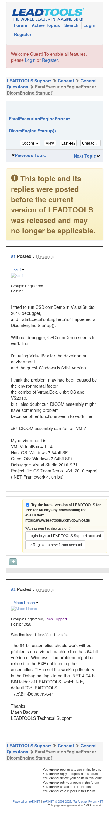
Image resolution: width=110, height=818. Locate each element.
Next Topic (85, 156)
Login (89, 25)
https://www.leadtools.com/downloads (57, 520)
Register (22, 34)
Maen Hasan (24, 602)
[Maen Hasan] (24, 607)
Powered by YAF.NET (26, 801)
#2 (13, 589)
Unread (88, 142)
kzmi (17, 269)
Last (65, 142)
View (50, 142)
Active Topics (46, 25)
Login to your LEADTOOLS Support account (65, 536)
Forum (21, 25)
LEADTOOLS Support (29, 81)
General (66, 81)
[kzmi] (17, 274)
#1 (13, 256)
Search (72, 25)
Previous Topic (30, 155)
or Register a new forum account (55, 545)
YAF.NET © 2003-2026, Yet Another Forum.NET (73, 801)
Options (29, 142)
